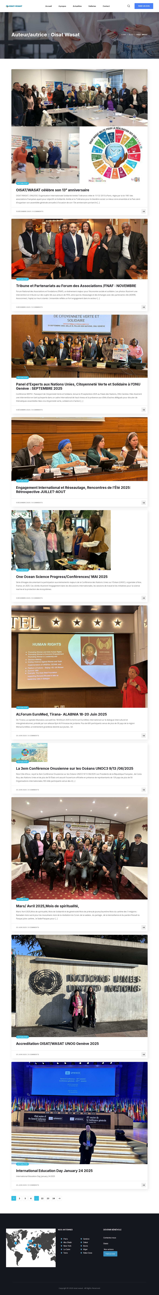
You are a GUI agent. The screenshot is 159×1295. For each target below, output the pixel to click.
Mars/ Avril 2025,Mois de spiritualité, (47, 906)
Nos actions (109, 1249)
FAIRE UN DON (144, 6)
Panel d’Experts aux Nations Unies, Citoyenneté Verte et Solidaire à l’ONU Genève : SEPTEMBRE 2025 (78, 386)
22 (42, 1198)
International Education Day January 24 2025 (54, 1171)
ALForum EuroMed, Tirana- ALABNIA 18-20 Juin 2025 (61, 714)
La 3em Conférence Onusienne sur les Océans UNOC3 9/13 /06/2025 (74, 768)
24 (53, 1198)
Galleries (92, 6)
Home (123, 35)
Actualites (77, 6)
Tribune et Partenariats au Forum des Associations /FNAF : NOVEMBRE (76, 286)
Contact (106, 6)
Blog (131, 35)
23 (48, 1198)
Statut (105, 1243)
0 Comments (37, 211)
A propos (62, 6)
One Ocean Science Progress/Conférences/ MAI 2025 (62, 577)
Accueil (48, 6)
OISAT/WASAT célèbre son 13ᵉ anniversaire (52, 190)
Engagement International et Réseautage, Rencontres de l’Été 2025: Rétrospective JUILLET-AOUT (73, 489)
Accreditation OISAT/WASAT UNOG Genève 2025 (57, 1043)
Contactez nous (109, 1238)
